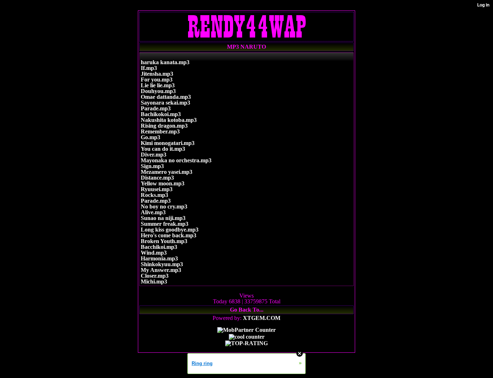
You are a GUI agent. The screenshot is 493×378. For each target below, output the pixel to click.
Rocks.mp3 (154, 195)
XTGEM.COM (261, 318)
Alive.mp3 (153, 212)
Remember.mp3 (160, 131)
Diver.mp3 (153, 154)
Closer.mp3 (155, 276)
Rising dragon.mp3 (164, 126)
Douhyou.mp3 (158, 91)
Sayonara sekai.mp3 (165, 103)
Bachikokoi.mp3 (161, 114)
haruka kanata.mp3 (165, 62)
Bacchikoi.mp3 (159, 247)
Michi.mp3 (154, 281)
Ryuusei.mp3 (157, 189)
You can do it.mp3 (163, 149)
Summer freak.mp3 (164, 224)
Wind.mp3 (154, 253)
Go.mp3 (150, 137)
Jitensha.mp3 (157, 74)
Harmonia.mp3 (159, 258)
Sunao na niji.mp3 (163, 218)
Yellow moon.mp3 (162, 183)
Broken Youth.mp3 (164, 241)
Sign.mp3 (152, 166)
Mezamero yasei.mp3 (166, 172)
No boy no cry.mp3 (164, 206)
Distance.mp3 (157, 178)
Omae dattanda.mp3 (166, 97)
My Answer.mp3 (161, 270)
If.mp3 (149, 68)
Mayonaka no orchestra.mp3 (176, 160)
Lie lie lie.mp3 (158, 85)
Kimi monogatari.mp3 (168, 143)
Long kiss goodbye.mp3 (169, 230)
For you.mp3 (157, 79)
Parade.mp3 (156, 108)
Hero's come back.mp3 (168, 235)
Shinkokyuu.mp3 (162, 264)
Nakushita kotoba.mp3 (169, 120)
